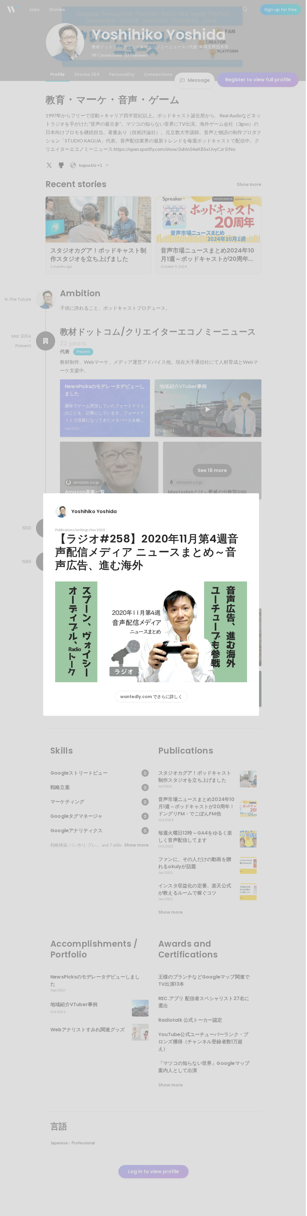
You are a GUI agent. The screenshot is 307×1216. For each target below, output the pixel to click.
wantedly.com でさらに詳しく (151, 697)
